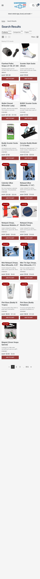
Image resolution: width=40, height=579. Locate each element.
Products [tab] (6, 32)
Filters (33, 37)
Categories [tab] (18, 32)
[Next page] (31, 367)
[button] (3, 37)
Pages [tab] (28, 32)
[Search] (32, 5)
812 (27, 367)
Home (3, 21)
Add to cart (10, 78)
